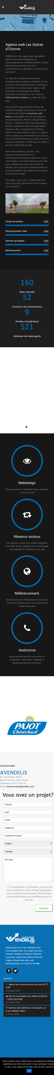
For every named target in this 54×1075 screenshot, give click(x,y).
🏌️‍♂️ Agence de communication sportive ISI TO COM (27, 986)
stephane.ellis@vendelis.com (20, 786)
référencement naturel (16, 97)
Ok (29, 1071)
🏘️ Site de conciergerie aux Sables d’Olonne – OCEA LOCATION (26, 998)
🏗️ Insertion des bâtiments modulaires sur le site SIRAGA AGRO (26, 1009)
